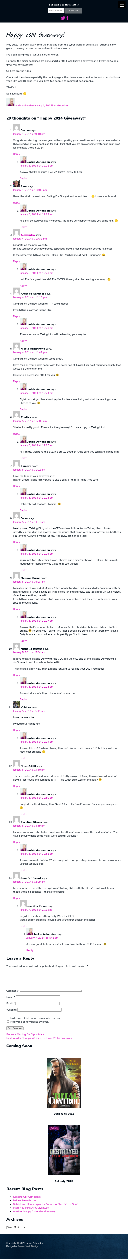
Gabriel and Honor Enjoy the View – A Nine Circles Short (46, 1204)
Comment (13, 991)
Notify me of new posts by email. (29, 1022)
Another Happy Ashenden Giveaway (34, 1211)
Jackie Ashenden (24, 105)
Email (10, 1003)
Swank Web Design (28, 1246)
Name (10, 997)
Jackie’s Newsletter (24, 1200)
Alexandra (28, 235)
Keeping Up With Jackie (27, 1197)
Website (11, 1010)
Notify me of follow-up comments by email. (35, 1018)
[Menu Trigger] (122, 4)
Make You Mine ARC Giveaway (31, 1208)
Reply (16, 154)
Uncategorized (60, 105)
